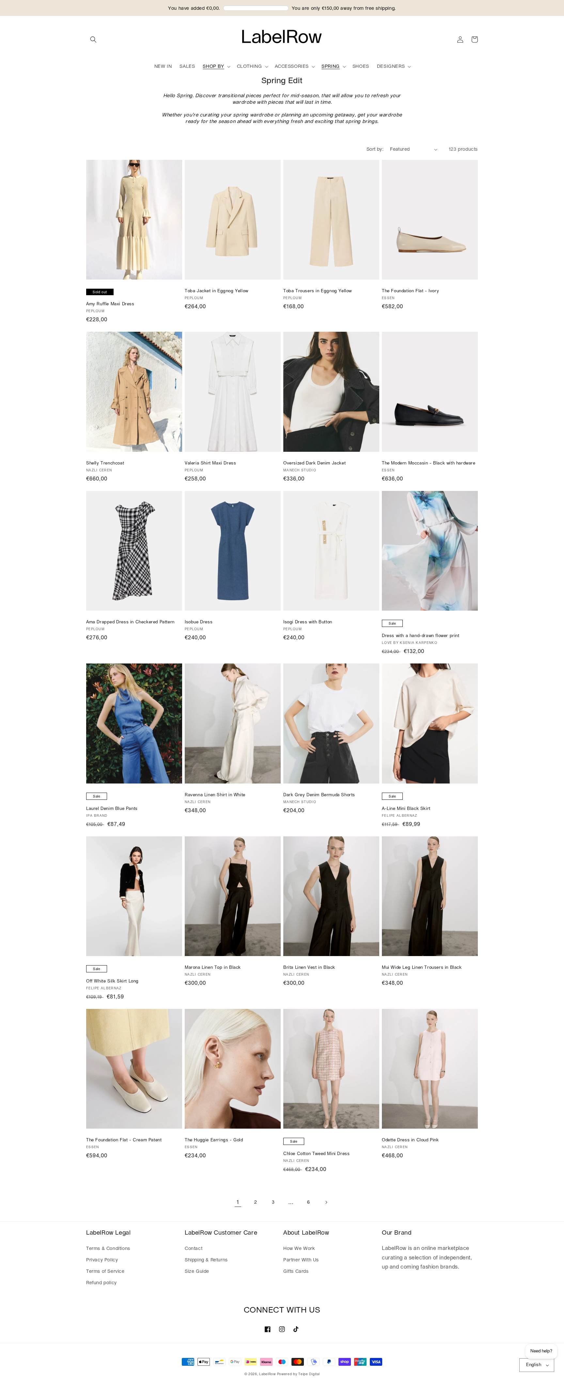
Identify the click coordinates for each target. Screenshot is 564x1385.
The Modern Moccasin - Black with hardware (429, 463)
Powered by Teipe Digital (298, 1374)
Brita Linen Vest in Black (309, 968)
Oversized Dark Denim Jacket (314, 463)
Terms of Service (105, 1271)
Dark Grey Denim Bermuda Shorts (319, 795)
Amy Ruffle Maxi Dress (110, 304)
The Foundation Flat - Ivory (410, 291)
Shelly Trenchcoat (105, 463)
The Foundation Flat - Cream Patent (124, 1140)
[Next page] (326, 1202)
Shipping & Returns (206, 1260)
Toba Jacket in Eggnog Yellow (216, 291)
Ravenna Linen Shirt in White (215, 795)
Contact (193, 1248)
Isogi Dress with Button (307, 622)
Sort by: (375, 149)
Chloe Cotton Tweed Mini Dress (316, 1154)
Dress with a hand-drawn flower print (421, 636)
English (533, 1365)
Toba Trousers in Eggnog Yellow (317, 291)
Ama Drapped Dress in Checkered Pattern (130, 622)
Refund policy (101, 1283)
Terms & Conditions (108, 1248)
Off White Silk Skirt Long (112, 981)
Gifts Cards (296, 1271)
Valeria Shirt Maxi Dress (210, 463)
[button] (93, 39)
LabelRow (267, 1374)
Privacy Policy (102, 1260)
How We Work (299, 1248)
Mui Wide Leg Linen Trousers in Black (422, 968)
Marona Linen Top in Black (213, 968)
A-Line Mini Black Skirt (406, 809)
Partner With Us (301, 1260)
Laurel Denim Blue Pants (112, 809)
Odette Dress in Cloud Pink (410, 1140)
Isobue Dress (198, 622)
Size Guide (197, 1271)
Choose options (134, 273)
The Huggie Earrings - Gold (214, 1140)
